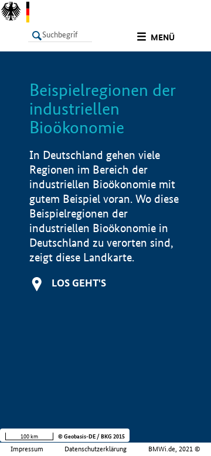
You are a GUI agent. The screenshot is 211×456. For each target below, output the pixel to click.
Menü (163, 37)
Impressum (27, 449)
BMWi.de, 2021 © (174, 449)
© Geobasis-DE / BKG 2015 (91, 436)
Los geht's (79, 283)
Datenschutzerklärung (95, 449)
